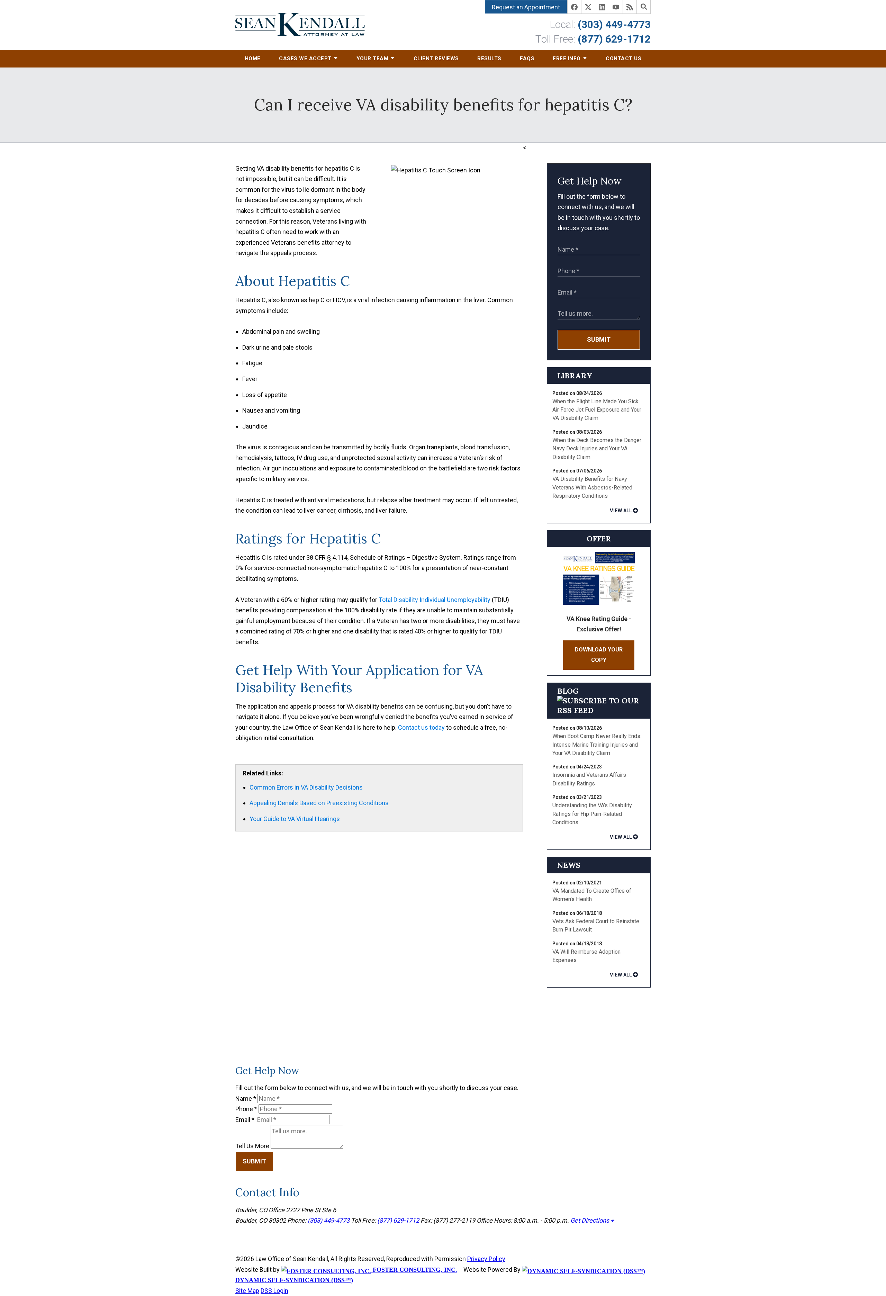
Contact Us (623, 58)
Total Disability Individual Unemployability (434, 599)
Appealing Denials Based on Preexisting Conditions (319, 803)
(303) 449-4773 (614, 24)
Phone (246, 1109)
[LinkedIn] (602, 7)
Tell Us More (252, 1146)
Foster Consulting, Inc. (414, 1269)
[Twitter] (588, 7)
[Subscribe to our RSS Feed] (598, 710)
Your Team (372, 58)
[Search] (644, 7)
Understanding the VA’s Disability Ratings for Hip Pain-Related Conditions (592, 814)
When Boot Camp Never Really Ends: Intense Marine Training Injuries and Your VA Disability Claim (596, 744)
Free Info (567, 58)
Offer (599, 538)
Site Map (247, 1290)
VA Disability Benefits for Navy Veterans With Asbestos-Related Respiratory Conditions (592, 487)
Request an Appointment (526, 7)
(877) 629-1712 (614, 39)
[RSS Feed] (630, 7)
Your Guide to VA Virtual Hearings (295, 818)
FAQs (527, 58)
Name (245, 1098)
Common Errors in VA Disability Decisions (306, 787)
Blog (568, 691)
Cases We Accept (305, 58)
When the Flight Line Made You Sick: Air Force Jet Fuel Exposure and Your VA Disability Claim (596, 410)
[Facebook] (574, 7)
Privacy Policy (486, 1258)
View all (621, 510)
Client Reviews (436, 58)
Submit (599, 339)
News (568, 865)
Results (489, 58)
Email (244, 1119)
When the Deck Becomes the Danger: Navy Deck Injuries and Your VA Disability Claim (597, 448)
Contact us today (421, 727)
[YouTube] (616, 7)
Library (575, 375)
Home (253, 58)
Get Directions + (592, 1220)
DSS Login (274, 1290)
